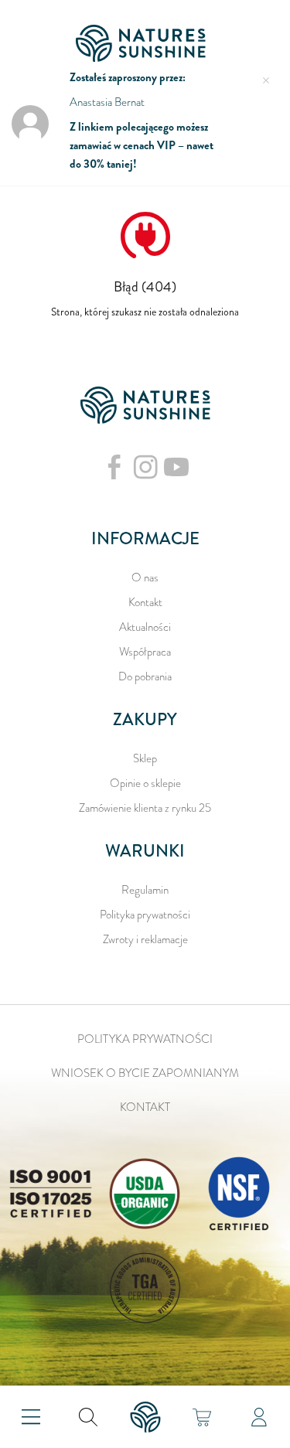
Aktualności (145, 626)
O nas (145, 577)
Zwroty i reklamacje (145, 939)
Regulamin (145, 889)
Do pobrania (145, 676)
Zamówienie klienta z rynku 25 (145, 807)
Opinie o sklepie (145, 783)
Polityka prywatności (145, 914)
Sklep (145, 758)
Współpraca (145, 651)
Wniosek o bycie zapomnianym (145, 1073)
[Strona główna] (145, 43)
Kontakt (145, 602)
